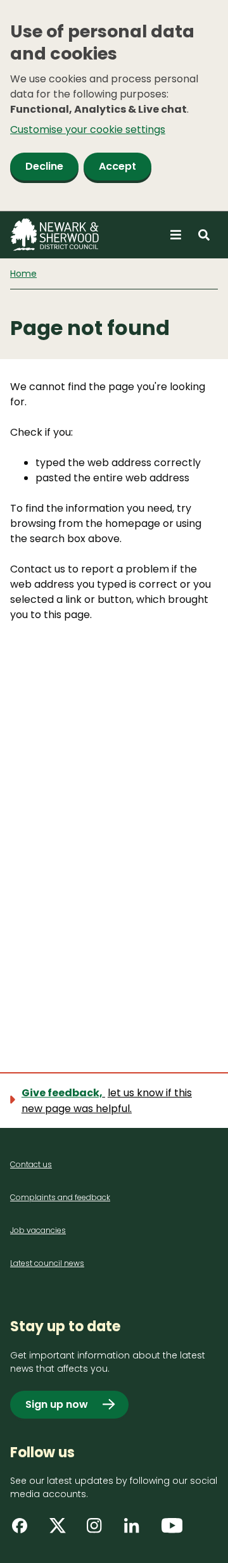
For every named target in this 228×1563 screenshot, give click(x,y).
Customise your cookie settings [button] (87, 129)
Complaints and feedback (60, 1197)
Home (23, 273)
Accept (117, 166)
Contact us (31, 1164)
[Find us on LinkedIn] (136, 1530)
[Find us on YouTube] (173, 1530)
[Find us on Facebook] (24, 1530)
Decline (44, 166)
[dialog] (114, 106)
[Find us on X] (61, 1530)
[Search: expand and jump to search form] (204, 235)
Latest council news (47, 1263)
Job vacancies (38, 1230)
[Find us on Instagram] (99, 1530)
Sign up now (56, 1404)
